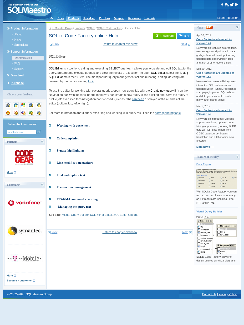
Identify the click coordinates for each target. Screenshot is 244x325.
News (60, 18)
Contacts (149, 18)
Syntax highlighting (70, 150)
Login (221, 18)
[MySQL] (16, 107)
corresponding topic (168, 113)
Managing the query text (74, 206)
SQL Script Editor (101, 215)
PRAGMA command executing (77, 199)
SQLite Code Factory (109, 28)
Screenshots (21, 44)
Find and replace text (71, 175)
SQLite (91, 28)
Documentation (23, 57)
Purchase (104, 18)
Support (119, 18)
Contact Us (209, 294)
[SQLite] (38, 107)
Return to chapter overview (120, 44)
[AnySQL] (8, 107)
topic (91, 81)
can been (138, 99)
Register (232, 18)
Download (89, 18)
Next (184, 44)
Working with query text (73, 125)
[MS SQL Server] (23, 107)
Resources (134, 18)
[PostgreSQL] (31, 107)
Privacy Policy (228, 294)
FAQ (17, 63)
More (10, 172)
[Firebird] (8, 114)
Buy (186, 36)
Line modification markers (75, 162)
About (17, 34)
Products (73, 18)
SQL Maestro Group (60, 28)
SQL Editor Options (125, 215)
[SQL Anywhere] (23, 114)
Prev (56, 44)
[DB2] (31, 114)
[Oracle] (16, 114)
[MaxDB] (38, 114)
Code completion (68, 138)
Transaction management (74, 187)
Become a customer (19, 280)
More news (203, 146)
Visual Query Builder (75, 215)
